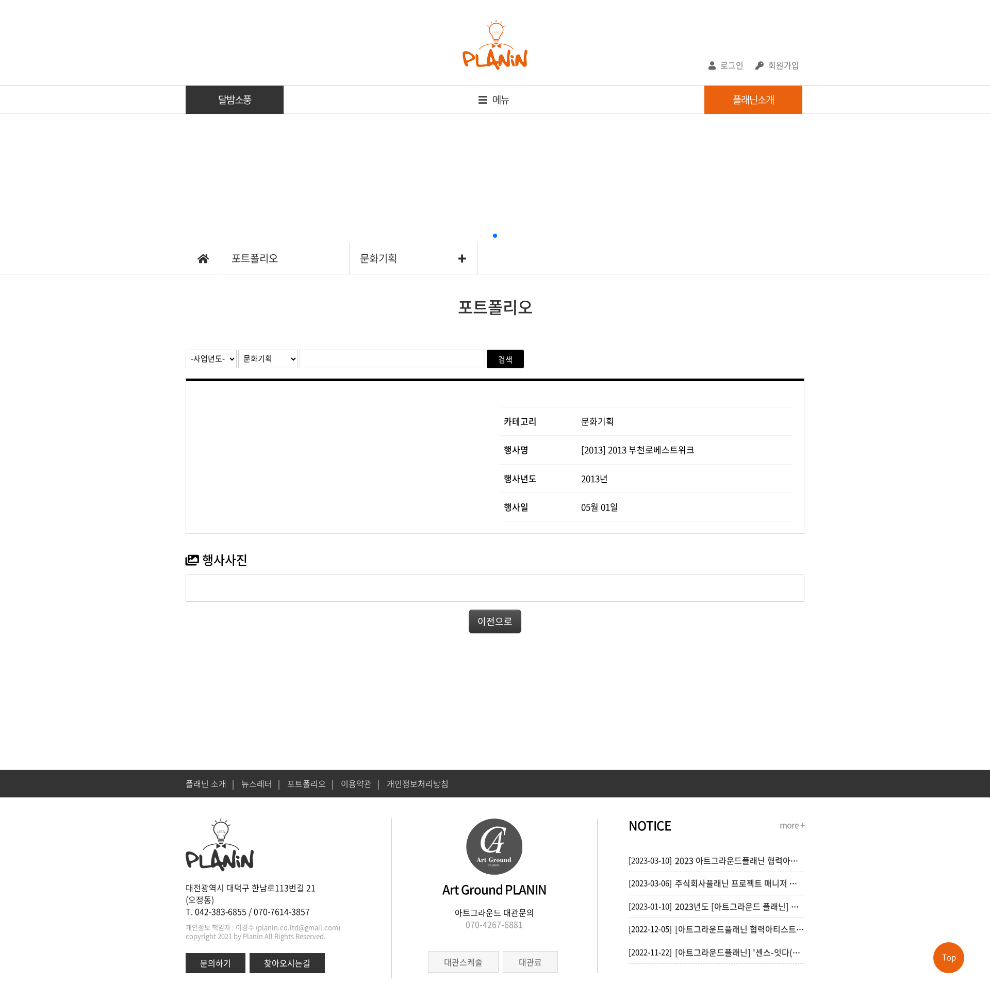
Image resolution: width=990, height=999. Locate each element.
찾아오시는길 (287, 963)
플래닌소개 (753, 99)
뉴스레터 (260, 783)
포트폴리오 (255, 258)
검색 (505, 359)
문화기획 (378, 258)
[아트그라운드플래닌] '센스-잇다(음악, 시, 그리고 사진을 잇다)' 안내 (794, 952)
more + (792, 824)
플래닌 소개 (210, 783)
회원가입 (782, 65)
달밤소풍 (234, 99)
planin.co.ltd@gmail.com (298, 927)
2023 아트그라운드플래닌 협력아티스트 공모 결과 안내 (770, 860)
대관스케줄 (463, 962)
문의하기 (215, 963)
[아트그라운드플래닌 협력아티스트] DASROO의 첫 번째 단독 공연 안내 (798, 929)
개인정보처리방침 (418, 783)
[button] (495, 236)
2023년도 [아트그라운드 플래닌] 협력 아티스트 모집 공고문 (778, 906)
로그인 (731, 65)
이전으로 (495, 621)
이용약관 (360, 783)
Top (949, 957)
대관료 (530, 962)
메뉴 (500, 99)
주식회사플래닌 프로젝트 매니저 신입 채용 (748, 883)
